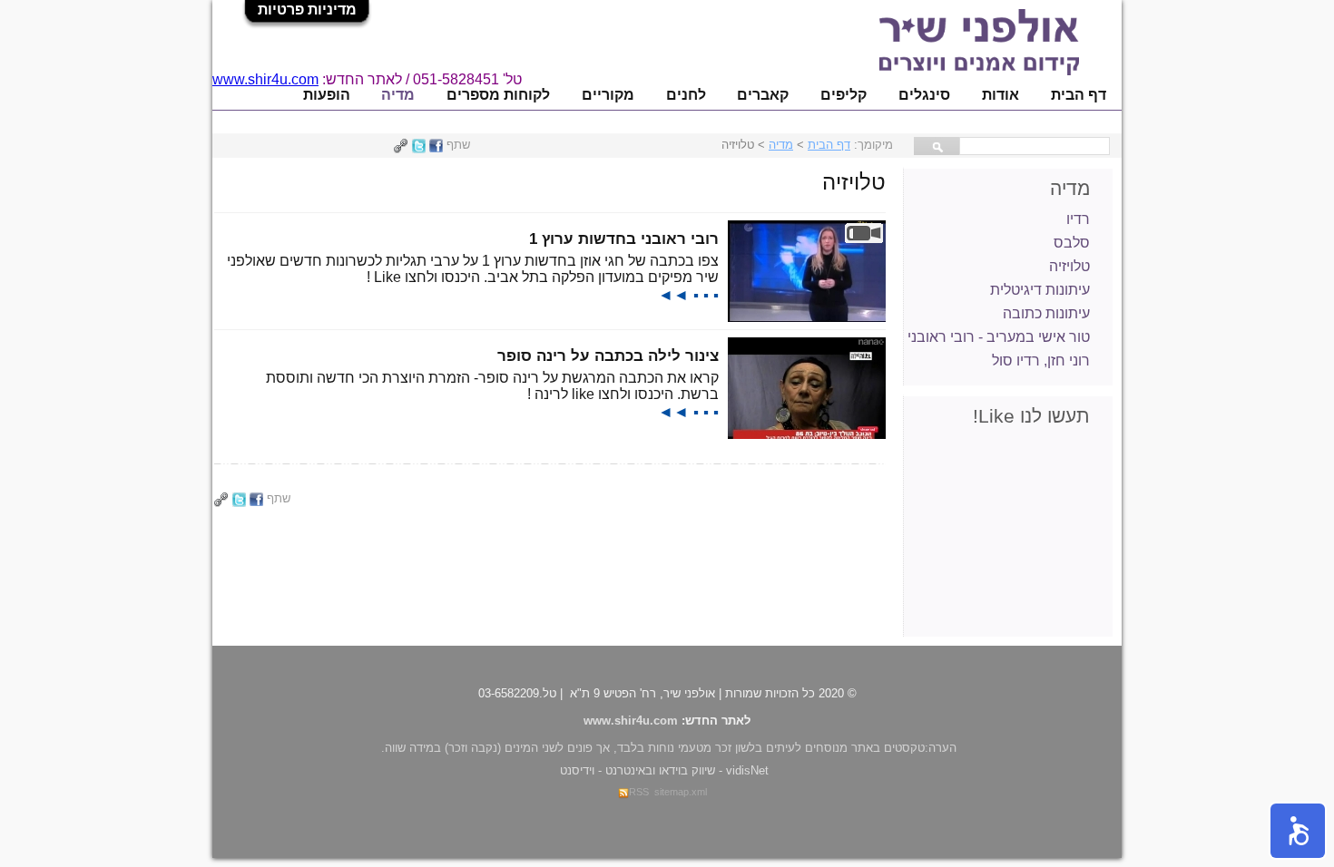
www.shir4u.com (265, 79)
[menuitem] (1078, 95)
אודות (1000, 94)
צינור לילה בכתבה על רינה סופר (608, 355)
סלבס (1072, 242)
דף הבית (1078, 94)
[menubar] (704, 95)
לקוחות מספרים (498, 94)
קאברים (763, 94)
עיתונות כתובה (1046, 313)
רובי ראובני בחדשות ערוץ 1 (624, 238)
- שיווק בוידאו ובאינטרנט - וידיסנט (664, 770)
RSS (639, 791)
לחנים (686, 94)
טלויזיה (1069, 266)
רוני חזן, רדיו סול (1041, 360)
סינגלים (924, 94)
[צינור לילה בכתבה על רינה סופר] (807, 433)
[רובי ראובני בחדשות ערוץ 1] (807, 316)
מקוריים (608, 94)
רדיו (1078, 219)
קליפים (843, 94)
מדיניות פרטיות (307, 9)
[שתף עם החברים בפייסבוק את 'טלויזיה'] (436, 144)
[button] (1297, 831)
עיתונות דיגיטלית (1040, 289)
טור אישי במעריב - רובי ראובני (998, 337)
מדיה (398, 94)
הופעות (326, 94)
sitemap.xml (680, 791)
